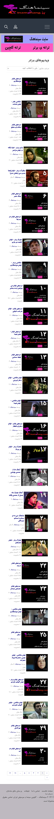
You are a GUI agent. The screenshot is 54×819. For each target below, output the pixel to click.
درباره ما (49, 794)
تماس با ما (35, 791)
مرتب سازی (44, 69)
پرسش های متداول (14, 791)
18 (15, 773)
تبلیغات (26, 791)
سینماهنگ (14, 85)
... (20, 773)
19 (10, 773)
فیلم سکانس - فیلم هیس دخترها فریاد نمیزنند (18, 657)
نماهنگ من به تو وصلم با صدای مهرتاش (18, 518)
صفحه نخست (47, 791)
